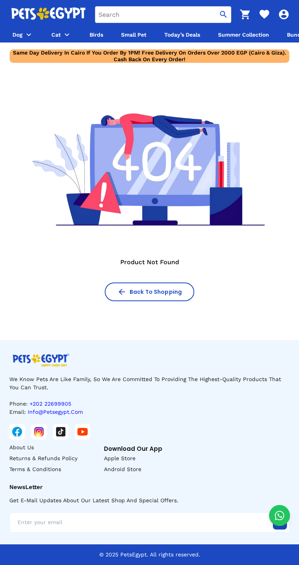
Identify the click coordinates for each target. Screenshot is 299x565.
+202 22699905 (50, 404)
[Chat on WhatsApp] (279, 515)
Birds (96, 35)
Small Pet (133, 35)
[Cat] (67, 34)
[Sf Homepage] (48, 14)
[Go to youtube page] (82, 432)
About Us (21, 447)
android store (122, 469)
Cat (56, 35)
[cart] (245, 14)
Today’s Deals (182, 35)
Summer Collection (243, 35)
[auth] (284, 14)
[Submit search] (223, 14)
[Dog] (28, 34)
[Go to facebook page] (17, 432)
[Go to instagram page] (39, 432)
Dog (17, 35)
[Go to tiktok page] (61, 432)
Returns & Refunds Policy (43, 458)
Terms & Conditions (35, 469)
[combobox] (163, 14)
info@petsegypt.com (55, 412)
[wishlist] (264, 14)
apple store (119, 458)
